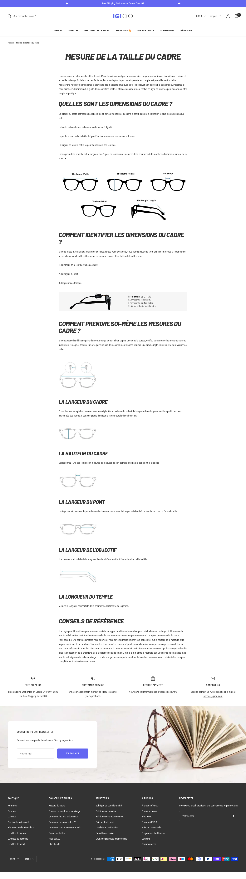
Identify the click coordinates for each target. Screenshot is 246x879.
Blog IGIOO (147, 816)
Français (213, 16)
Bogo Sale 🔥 (123, 30)
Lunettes (73, 30)
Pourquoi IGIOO (149, 822)
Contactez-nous (149, 811)
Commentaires (149, 844)
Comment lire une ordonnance (63, 816)
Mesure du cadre (57, 805)
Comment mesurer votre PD (62, 822)
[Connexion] (228, 16)
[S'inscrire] (232, 816)
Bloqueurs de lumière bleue (21, 827)
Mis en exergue (145, 30)
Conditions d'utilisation (107, 827)
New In (58, 30)
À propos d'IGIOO (150, 805)
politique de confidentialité (109, 805)
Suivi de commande (151, 827)
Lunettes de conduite (18, 838)
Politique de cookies (106, 811)
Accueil (11, 43)
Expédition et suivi (105, 833)
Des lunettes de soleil (97, 30)
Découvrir (186, 30)
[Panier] (236, 16)
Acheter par (167, 30)
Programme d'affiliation (153, 833)
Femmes (12, 811)
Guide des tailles (57, 833)
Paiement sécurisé (105, 822)
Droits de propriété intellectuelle (111, 838)
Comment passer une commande (65, 827)
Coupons (146, 838)
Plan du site (54, 844)
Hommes (12, 805)
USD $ (199, 16)
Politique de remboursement (110, 816)
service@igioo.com (213, 696)
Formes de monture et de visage (64, 811)
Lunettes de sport (16, 844)
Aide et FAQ (54, 838)
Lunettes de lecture (17, 833)
